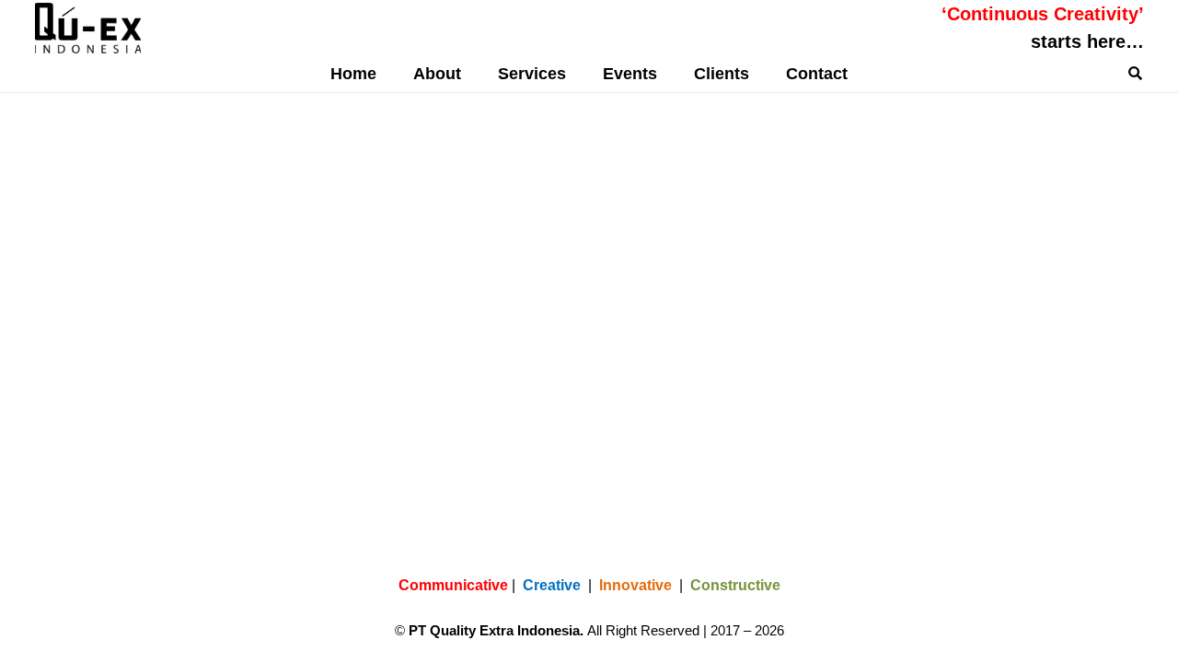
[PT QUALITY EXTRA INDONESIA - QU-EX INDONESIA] (88, 28)
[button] (580, 74)
